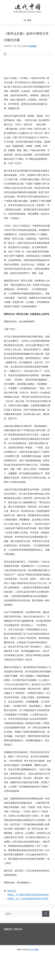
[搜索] (45, 914)
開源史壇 (11, 891)
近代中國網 (34, 949)
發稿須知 (18, 929)
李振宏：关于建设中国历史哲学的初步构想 (28, 894)
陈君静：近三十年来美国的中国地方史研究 (28, 898)
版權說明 (8, 929)
